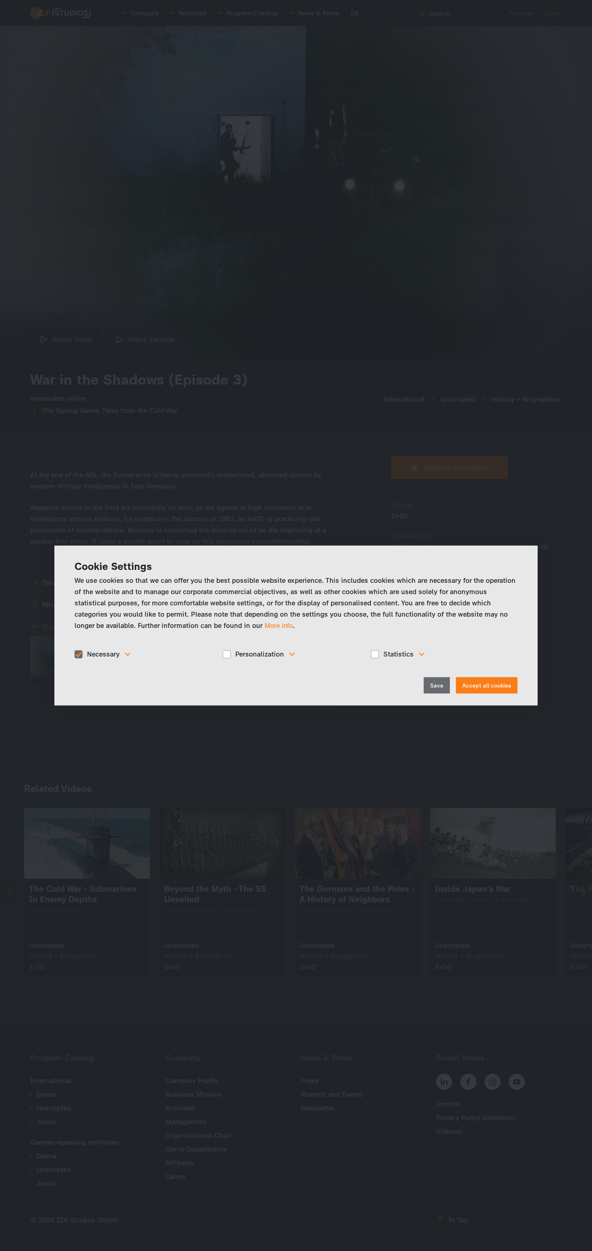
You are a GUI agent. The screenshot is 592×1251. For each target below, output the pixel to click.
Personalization (259, 654)
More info (279, 626)
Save (436, 685)
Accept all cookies (486, 685)
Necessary (103, 654)
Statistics (398, 654)
